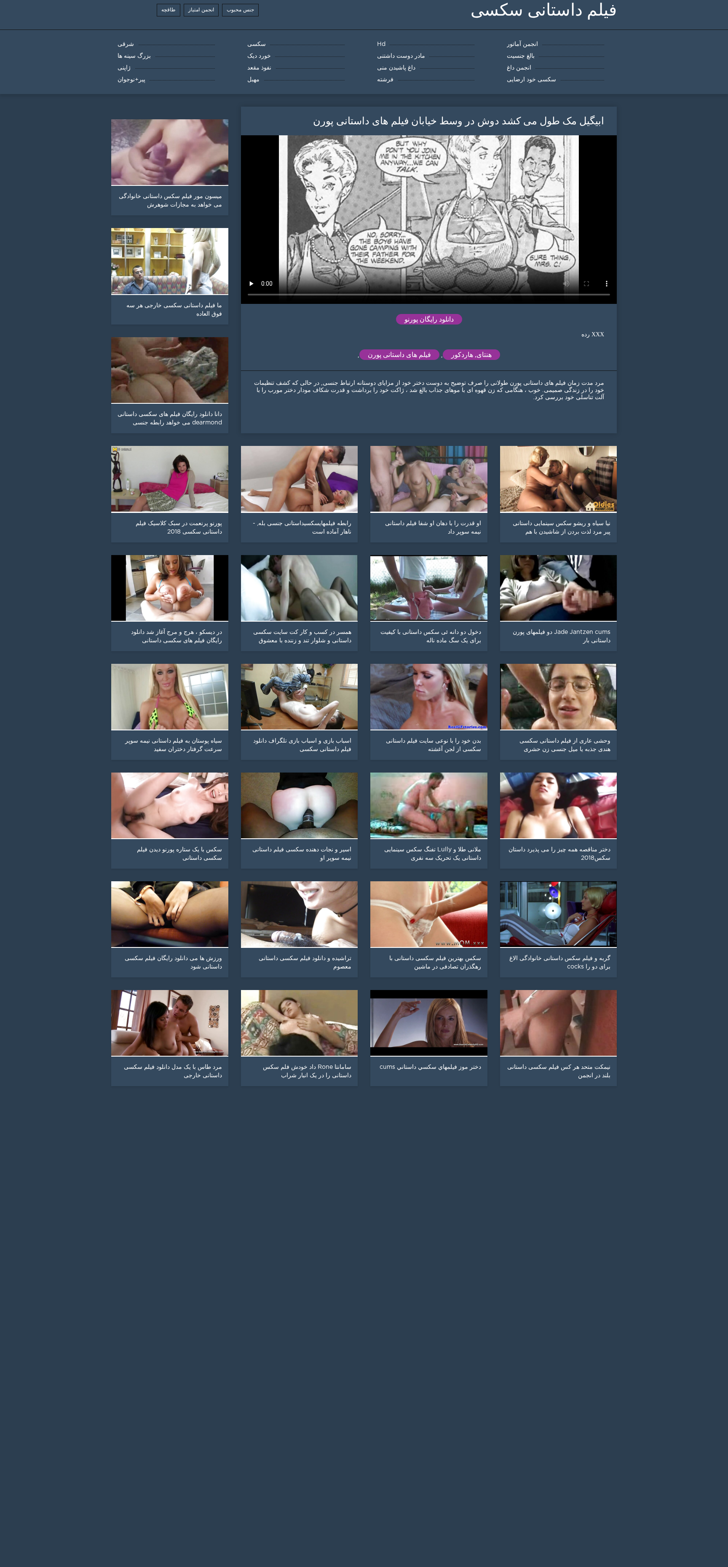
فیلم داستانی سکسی (544, 9)
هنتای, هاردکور (471, 354)
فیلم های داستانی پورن (399, 354)
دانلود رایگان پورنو (429, 319)
